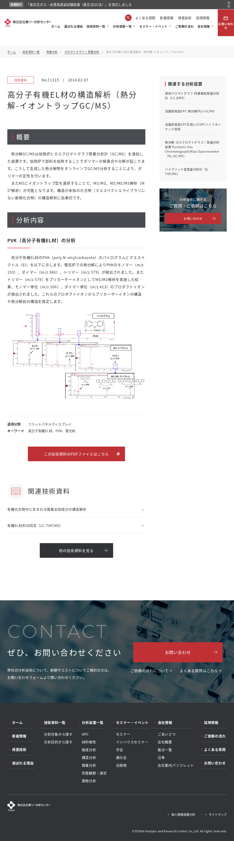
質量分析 (52, 52)
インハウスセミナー (132, 742)
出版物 (121, 765)
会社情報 (203, 26)
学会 (119, 750)
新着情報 (166, 17)
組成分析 (89, 750)
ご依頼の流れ (184, 26)
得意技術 (184, 17)
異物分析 (89, 781)
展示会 (121, 757)
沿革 (161, 757)
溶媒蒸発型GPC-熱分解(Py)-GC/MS (190, 111)
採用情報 (203, 17)
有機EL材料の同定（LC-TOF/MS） (35, 525)
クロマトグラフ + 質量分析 (81, 52)
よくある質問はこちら (199, 670)
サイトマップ (218, 814)
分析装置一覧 (122, 26)
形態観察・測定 (94, 773)
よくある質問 (145, 17)
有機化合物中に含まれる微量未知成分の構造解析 (47, 509)
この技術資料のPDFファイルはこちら (76, 454)
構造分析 (89, 757)
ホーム (56, 26)
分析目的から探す (58, 742)
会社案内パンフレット (176, 765)
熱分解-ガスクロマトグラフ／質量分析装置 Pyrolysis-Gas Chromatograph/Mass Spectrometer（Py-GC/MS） (192, 149)
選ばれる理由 (73, 26)
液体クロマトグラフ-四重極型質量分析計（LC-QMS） (192, 95)
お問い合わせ (225, 23)
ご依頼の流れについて (149, 670)
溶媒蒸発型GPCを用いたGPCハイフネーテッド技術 (193, 126)
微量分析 (89, 765)
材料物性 (89, 742)
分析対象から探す (58, 734)
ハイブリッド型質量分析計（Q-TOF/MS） (187, 171)
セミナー (123, 734)
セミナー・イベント (153, 26)
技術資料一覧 (96, 26)
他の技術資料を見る (76, 550)
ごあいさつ (167, 734)
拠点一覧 (165, 750)
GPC (85, 734)
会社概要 (165, 742)
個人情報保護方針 (183, 814)
